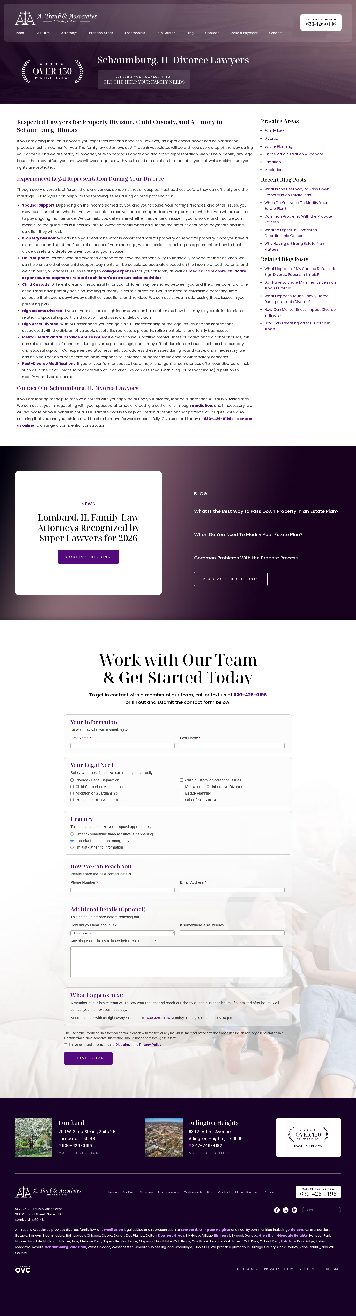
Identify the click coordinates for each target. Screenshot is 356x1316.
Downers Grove (171, 1235)
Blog (190, 33)
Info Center (166, 33)
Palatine (288, 1241)
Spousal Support (38, 205)
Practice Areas (101, 33)
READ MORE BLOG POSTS (231, 579)
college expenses (119, 271)
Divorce (271, 138)
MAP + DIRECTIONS (80, 1152)
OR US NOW (318, 1192)
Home (19, 33)
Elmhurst (222, 1235)
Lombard (189, 1229)
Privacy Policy (150, 1044)
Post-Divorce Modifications (48, 363)
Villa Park (78, 1247)
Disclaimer (123, 1044)
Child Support (35, 258)
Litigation (272, 161)
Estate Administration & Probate (293, 154)
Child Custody (35, 284)
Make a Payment (244, 33)
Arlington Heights (214, 1229)
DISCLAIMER (247, 1269)
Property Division (38, 238)
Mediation (273, 169)
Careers (275, 33)
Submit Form (88, 1058)
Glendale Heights (292, 1235)
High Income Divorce (42, 310)
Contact (212, 33)
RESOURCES (309, 1269)
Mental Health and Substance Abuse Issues (64, 337)
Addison (295, 1229)
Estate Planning (278, 146)
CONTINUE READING (88, 556)
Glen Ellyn (267, 1235)
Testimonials (135, 33)
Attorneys (69, 33)
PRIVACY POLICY (278, 1269)
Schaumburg (56, 1247)
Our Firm (43, 33)
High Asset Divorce (40, 323)
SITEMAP (333, 1269)
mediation (202, 405)
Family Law (274, 130)
